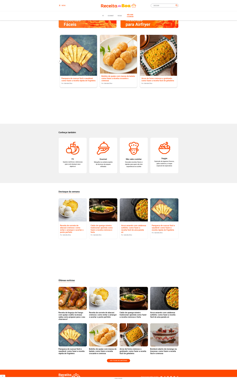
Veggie (120, 15)
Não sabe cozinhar (130, 15)
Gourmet (111, 15)
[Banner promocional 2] (149, 22)
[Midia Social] (161, 377)
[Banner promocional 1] (88, 22)
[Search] (176, 5)
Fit (103, 15)
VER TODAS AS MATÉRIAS (118, 360)
